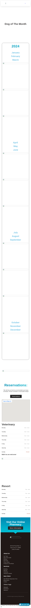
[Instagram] (15, 600)
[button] (14, 3)
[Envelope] (18, 600)
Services (6, 566)
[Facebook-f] (12, 600)
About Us (7, 553)
